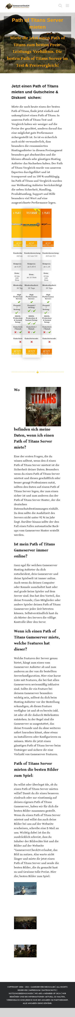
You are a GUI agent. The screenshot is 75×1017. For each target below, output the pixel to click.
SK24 (58, 993)
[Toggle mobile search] (60, 5)
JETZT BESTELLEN (18, 244)
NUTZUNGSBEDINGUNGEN (21, 993)
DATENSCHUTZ (49, 990)
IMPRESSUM (34, 990)
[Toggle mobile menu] (68, 5)
